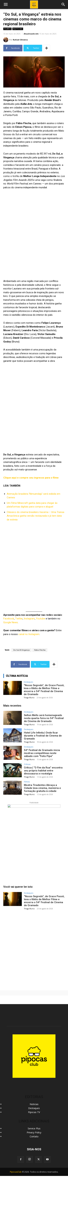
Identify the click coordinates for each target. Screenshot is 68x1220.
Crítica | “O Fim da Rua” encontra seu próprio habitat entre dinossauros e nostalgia (43, 770)
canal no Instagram (28, 634)
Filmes (7, 29)
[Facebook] (20, 1159)
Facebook (8, 618)
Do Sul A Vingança (21, 650)
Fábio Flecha (39, 650)
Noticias (17, 29)
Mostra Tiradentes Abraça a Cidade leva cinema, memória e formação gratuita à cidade (42, 788)
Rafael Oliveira (20, 39)
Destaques (28, 682)
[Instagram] (29, 1159)
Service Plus (34, 1128)
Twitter (19, 618)
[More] (46, 48)
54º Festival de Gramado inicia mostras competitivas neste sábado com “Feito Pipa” (42, 753)
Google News (10, 622)
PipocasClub (16, 1171)
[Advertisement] (34, 948)
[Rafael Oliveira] (6, 39)
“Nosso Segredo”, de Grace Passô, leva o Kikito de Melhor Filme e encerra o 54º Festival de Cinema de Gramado (44, 690)
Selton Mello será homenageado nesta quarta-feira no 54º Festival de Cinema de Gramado (44, 718)
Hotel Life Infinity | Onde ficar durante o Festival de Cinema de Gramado (43, 735)
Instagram (29, 618)
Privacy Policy (34, 1132)
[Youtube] (47, 1159)
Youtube (40, 618)
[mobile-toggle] (5, 4)
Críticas (27, 764)
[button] (63, 4)
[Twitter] (38, 1159)
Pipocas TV (34, 1112)
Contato (34, 1136)
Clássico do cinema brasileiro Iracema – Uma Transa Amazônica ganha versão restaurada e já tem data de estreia (35, 516)
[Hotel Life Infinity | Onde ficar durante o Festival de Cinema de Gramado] (12, 735)
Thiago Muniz (29, 697)
